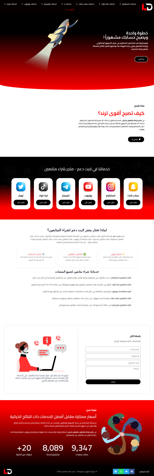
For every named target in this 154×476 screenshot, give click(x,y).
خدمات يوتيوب (30, 4)
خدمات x (67, 4)
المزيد (71, 9)
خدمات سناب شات (86, 4)
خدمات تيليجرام (50, 4)
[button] (132, 471)
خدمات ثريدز (12, 4)
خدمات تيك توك (108, 4)
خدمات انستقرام (129, 4)
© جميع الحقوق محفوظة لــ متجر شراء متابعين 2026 (77, 471)
